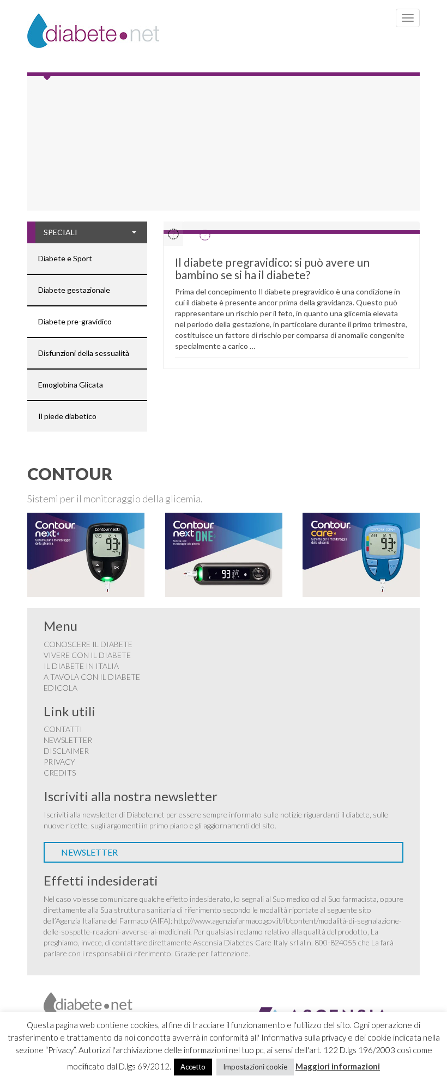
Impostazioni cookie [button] (255, 1066)
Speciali (60, 232)
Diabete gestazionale (74, 289)
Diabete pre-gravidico (75, 321)
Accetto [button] (193, 1066)
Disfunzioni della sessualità (83, 353)
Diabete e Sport (65, 258)
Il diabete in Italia (81, 666)
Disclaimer (66, 750)
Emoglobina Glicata (70, 384)
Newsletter (68, 740)
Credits (60, 772)
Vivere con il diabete (87, 655)
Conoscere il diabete (88, 644)
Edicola (60, 687)
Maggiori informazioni (337, 1066)
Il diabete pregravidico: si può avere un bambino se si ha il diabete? (272, 268)
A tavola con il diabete (92, 676)
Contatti (63, 729)
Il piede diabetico (67, 416)
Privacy (59, 761)
